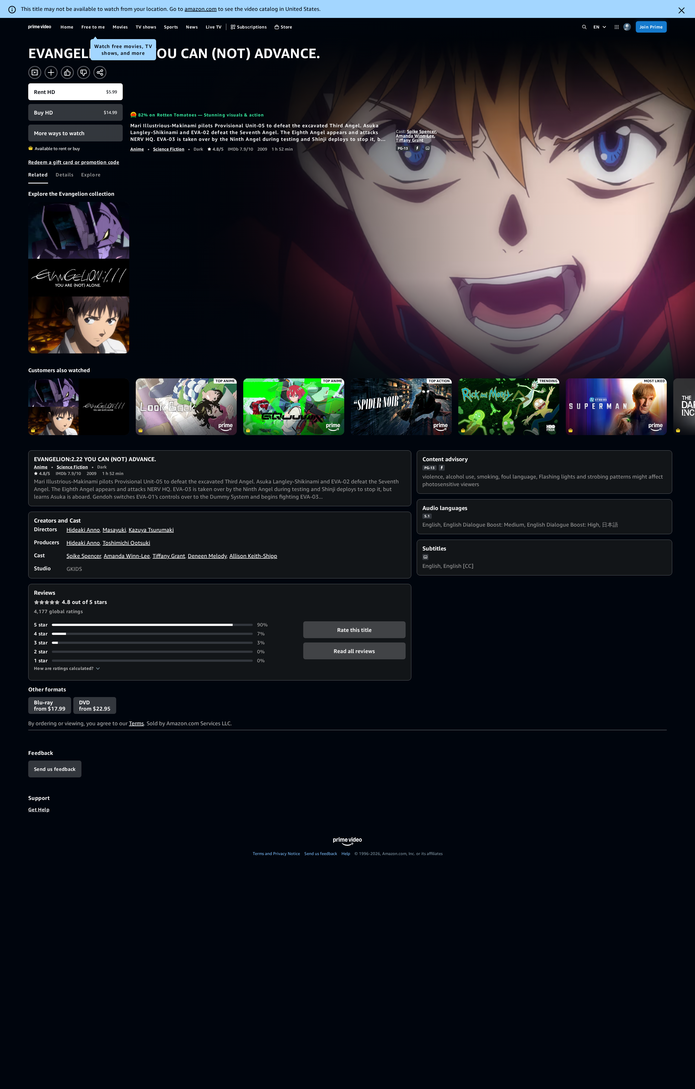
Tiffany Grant (409, 140)
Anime (137, 149)
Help (346, 853)
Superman (616, 406)
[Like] (67, 72)
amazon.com (201, 9)
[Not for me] (83, 72)
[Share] (99, 72)
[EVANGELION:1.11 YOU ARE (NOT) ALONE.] (78, 277)
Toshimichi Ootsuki (126, 543)
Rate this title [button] (354, 630)
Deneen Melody (207, 556)
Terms (136, 723)
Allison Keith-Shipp (253, 556)
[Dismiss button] (681, 10)
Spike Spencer (421, 131)
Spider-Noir (401, 406)
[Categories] (616, 27)
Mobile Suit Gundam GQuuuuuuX (293, 406)
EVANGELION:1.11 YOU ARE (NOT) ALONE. (78, 406)
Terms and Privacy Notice (276, 853)
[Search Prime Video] (584, 27)
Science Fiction (168, 149)
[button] (67, 668)
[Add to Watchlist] (51, 72)
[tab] (38, 174)
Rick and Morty (508, 406)
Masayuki (114, 530)
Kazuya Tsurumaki (151, 530)
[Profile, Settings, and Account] (627, 27)
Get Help (38, 809)
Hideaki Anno (83, 530)
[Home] (39, 27)
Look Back (186, 406)
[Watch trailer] (34, 72)
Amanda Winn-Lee (415, 135)
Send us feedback (320, 853)
